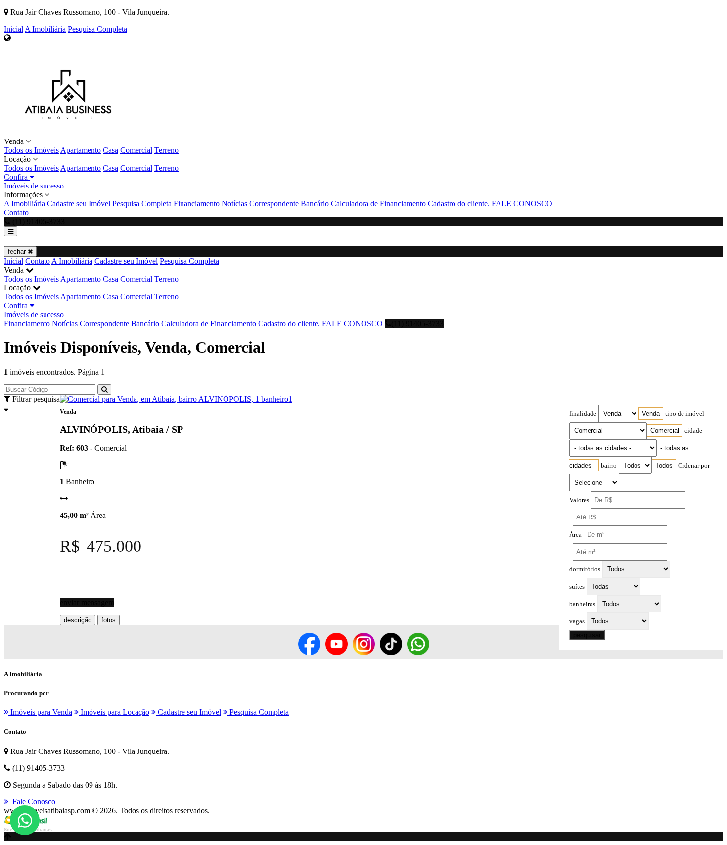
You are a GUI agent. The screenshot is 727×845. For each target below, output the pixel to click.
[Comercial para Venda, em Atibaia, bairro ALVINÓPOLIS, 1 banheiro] (174, 399)
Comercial (136, 150)
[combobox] (650, 413)
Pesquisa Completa (97, 29)
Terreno (166, 150)
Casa (110, 150)
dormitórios (584, 569)
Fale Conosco (31, 802)
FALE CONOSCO (522, 203)
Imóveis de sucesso (34, 186)
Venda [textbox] (651, 413)
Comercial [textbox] (664, 430)
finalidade (582, 413)
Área (575, 534)
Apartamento (80, 150)
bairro (609, 465)
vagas (577, 621)
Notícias (234, 203)
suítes (577, 586)
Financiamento (197, 203)
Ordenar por (694, 465)
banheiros (582, 604)
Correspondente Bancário (289, 203)
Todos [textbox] (664, 465)
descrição (77, 620)
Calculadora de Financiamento (378, 203)
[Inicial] (66, 132)
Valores (579, 500)
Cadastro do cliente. (459, 203)
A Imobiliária (45, 29)
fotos (108, 620)
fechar (18, 251)
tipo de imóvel (684, 413)
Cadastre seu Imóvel (78, 203)
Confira (17, 177)
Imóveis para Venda (40, 712)
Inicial (13, 29)
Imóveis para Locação (114, 712)
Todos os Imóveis (31, 150)
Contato (16, 212)
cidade (693, 430)
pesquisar (587, 635)
